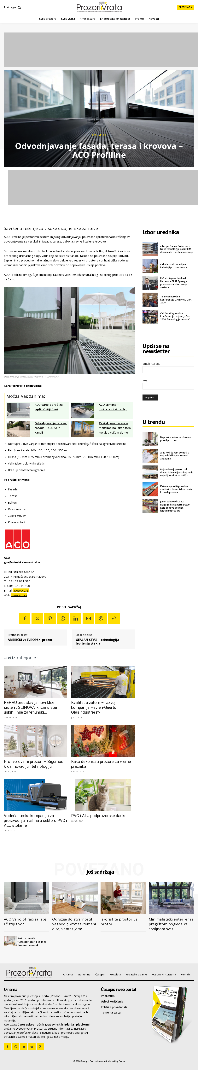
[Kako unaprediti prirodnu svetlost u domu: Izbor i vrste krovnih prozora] (150, 489)
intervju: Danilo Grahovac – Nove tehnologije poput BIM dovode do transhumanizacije (176, 249)
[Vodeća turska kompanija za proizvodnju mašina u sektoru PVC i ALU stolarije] (35, 795)
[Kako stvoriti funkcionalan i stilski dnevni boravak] (10, 941)
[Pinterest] (50, 618)
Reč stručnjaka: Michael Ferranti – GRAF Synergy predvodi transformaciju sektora (173, 283)
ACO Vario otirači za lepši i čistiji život (26, 922)
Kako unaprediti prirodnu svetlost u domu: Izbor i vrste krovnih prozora (176, 489)
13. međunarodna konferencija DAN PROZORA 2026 (175, 299)
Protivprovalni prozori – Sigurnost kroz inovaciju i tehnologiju (34, 764)
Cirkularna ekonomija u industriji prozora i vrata (173, 266)
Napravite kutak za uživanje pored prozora (175, 439)
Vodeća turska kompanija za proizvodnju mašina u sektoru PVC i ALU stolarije (35, 820)
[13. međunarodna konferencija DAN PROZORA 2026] (150, 300)
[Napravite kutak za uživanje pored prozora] (150, 439)
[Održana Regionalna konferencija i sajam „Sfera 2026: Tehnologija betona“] (150, 317)
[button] (13, 7)
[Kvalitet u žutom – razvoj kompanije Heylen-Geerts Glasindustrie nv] (103, 682)
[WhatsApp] (63, 618)
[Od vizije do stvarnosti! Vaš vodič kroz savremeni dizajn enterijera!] (75, 898)
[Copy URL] (114, 618)
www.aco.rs (19, 595)
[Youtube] (31, 1046)
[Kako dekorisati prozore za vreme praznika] (103, 741)
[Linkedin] (75, 618)
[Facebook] (24, 618)
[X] (37, 618)
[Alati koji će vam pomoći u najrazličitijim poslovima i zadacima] (150, 456)
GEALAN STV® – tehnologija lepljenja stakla (97, 641)
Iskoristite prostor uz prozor (119, 922)
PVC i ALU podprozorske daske (98, 815)
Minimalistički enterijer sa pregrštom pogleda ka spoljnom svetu (171, 924)
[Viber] (101, 618)
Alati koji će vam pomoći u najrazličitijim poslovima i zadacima (174, 455)
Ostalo (99, 135)
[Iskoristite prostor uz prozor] (123, 898)
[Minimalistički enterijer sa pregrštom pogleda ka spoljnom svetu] (171, 898)
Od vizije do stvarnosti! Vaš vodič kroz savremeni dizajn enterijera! (74, 924)
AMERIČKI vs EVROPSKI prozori (30, 640)
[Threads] (40, 1046)
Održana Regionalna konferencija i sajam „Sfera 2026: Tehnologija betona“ (175, 316)
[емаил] (88, 618)
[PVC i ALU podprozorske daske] (103, 795)
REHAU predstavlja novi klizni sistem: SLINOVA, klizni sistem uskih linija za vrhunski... (32, 707)
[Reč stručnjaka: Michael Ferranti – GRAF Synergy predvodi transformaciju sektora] (150, 283)
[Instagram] (15, 1046)
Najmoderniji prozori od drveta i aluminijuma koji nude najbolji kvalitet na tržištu (176, 472)
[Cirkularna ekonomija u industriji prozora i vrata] (150, 266)
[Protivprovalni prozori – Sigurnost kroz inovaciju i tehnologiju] (35, 741)
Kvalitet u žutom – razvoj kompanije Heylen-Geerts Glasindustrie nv (93, 707)
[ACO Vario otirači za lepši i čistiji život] (26, 898)
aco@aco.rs (21, 590)
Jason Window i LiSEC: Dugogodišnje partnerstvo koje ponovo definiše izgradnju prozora (175, 506)
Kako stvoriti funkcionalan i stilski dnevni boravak (31, 941)
